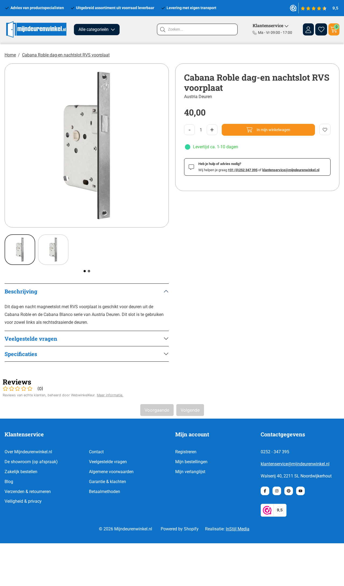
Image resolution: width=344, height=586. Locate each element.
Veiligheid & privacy (23, 501)
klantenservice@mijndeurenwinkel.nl (295, 463)
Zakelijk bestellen (21, 471)
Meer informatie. (110, 395)
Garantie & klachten (107, 481)
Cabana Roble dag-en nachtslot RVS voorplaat (66, 54)
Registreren (185, 451)
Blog (9, 481)
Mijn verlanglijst (190, 471)
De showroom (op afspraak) (31, 461)
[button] (85, 271)
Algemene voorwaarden (111, 471)
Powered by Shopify (180, 528)
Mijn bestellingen (191, 461)
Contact (96, 451)
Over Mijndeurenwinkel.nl (28, 451)
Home (10, 54)
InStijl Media (237, 528)
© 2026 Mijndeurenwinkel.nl (125, 528)
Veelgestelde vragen (108, 461)
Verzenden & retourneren (28, 491)
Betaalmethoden (104, 491)
